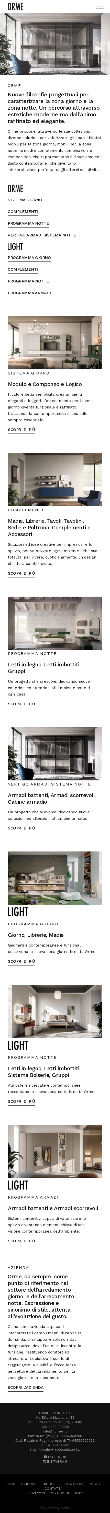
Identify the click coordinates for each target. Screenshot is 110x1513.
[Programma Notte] (55, 623)
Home (11, 1484)
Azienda (29, 1484)
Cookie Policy (70, 1493)
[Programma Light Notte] (55, 1011)
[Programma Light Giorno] (55, 877)
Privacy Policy (40, 1493)
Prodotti (50, 1484)
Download (74, 1484)
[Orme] (15, 6)
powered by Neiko (55, 1508)
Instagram (56, 1461)
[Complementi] (55, 479)
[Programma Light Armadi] (55, 1151)
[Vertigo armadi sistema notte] (55, 753)
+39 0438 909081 (55, 1427)
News (95, 1484)
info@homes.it (55, 1431)
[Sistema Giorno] (55, 342)
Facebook (56, 1457)
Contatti (53, 1489)
